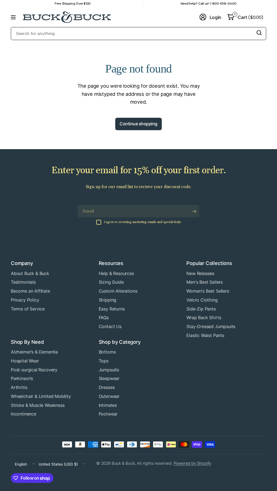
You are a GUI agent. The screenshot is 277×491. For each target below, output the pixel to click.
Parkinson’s (22, 378)
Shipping (108, 300)
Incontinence (23, 414)
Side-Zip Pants (201, 309)
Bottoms (107, 352)
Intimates (108, 405)
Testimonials (23, 282)
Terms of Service (28, 309)
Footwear (108, 414)
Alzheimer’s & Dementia (34, 352)
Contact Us (110, 326)
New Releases (200, 273)
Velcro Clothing (201, 300)
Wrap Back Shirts (203, 317)
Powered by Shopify (192, 463)
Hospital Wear (25, 361)
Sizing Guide (111, 282)
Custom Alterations (118, 291)
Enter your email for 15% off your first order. (138, 170)
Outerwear (109, 396)
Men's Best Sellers (204, 282)
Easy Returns (112, 309)
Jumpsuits (109, 369)
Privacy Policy (25, 300)
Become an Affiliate (30, 291)
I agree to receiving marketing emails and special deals (142, 222)
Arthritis (19, 387)
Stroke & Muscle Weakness (38, 405)
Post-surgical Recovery (34, 369)
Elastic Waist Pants (205, 335)
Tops (103, 361)
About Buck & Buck (30, 273)
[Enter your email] (194, 211)
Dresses (107, 387)
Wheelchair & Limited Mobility (41, 396)
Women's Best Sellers (207, 291)
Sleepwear (109, 378)
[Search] (259, 32)
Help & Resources (116, 273)
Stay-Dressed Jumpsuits (210, 326)
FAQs (104, 317)
